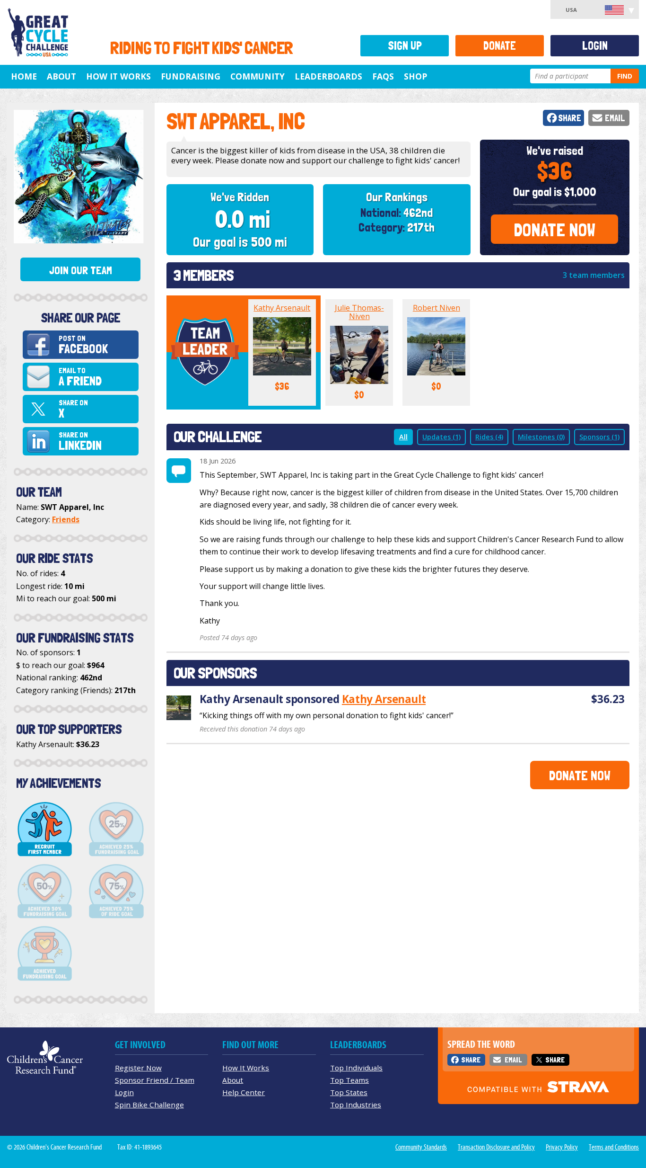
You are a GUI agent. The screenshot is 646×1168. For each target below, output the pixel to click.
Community (257, 76)
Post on (83, 345)
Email (615, 118)
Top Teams (349, 1080)
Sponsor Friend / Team (154, 1080)
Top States (348, 1092)
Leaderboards (328, 76)
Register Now (138, 1067)
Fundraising (190, 76)
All (403, 436)
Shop (415, 76)
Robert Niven (436, 308)
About (61, 76)
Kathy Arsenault (281, 308)
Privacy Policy (562, 1147)
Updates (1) (441, 436)
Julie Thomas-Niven (359, 312)
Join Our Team (80, 270)
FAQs (383, 76)
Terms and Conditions (614, 1147)
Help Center (243, 1092)
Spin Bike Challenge (149, 1104)
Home (24, 76)
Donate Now (554, 230)
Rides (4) (489, 436)
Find (624, 75)
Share (569, 118)
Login (595, 46)
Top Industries (355, 1104)
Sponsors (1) (599, 436)
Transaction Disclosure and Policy (496, 1147)
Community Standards (421, 1147)
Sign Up (405, 46)
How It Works (118, 76)
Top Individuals (356, 1067)
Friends (65, 519)
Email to (80, 377)
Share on (73, 409)
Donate (499, 46)
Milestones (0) (541, 436)
